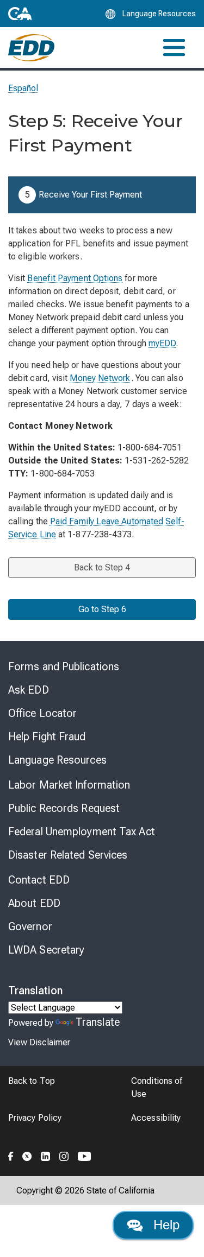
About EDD (34, 903)
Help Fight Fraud (47, 736)
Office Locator (42, 713)
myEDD (162, 343)
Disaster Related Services (68, 854)
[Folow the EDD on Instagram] (64, 1154)
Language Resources (57, 759)
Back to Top (31, 1081)
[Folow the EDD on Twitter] (27, 1154)
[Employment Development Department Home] (31, 47)
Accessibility (156, 1118)
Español (23, 88)
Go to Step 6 (102, 609)
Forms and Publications (63, 666)
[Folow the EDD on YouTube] (84, 1154)
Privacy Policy (34, 1118)
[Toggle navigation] (174, 47)
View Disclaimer (39, 1042)
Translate (98, 1022)
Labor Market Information (69, 784)
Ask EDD (28, 689)
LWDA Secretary (46, 949)
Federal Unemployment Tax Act (81, 831)
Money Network (100, 378)
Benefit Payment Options (74, 278)
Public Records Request (64, 808)
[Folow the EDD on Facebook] (11, 1154)
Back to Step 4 (102, 567)
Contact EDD (39, 879)
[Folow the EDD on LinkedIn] (46, 1154)
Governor (30, 926)
